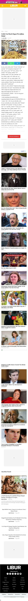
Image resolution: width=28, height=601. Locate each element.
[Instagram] (10, 574)
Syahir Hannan (11, 512)
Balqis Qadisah (4, 499)
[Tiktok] (15, 574)
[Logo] (14, 6)
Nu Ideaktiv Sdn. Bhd (13, 596)
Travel (6, 31)
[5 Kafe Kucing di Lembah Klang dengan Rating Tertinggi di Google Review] (14, 485)
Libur (2, 31)
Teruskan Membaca (14, 136)
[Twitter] (13, 574)
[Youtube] (18, 574)
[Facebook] (8, 574)
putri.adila (4, 38)
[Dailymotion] (20, 574)
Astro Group (22, 596)
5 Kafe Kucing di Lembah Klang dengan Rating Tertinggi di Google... (13, 496)
